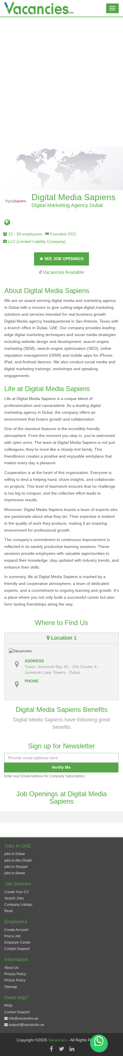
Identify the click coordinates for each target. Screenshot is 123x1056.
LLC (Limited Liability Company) (36, 241)
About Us (11, 968)
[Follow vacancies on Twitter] (61, 1049)
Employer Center (17, 942)
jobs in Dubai (14, 854)
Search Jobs (14, 898)
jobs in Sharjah (16, 867)
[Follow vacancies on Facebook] (51, 1049)
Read (8, 911)
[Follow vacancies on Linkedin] (72, 1049)
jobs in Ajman (14, 873)
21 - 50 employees (24, 234)
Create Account (16, 930)
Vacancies (58, 1040)
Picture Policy (14, 980)
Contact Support (16, 949)
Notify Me (61, 767)
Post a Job (12, 936)
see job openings (63, 258)
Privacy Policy (15, 974)
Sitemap (10, 987)
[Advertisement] (61, 81)
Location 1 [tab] (63, 638)
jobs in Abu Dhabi (18, 860)
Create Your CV (16, 892)
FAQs (8, 1006)
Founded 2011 (62, 234)
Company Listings (18, 905)
